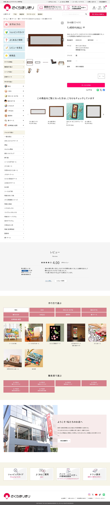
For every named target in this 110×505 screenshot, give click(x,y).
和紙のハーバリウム (10, 217)
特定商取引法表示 (81, 498)
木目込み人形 (8, 225)
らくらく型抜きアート (10, 179)
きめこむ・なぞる (13, 96)
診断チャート (8, 77)
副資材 (40, 14)
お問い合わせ (91, 1)
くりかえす (11, 106)
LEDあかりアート (9, 183)
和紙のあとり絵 (9, 195)
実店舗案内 (103, 1)
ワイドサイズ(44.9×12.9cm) (31, 19)
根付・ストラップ (9, 153)
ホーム (5, 19)
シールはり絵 (8, 191)
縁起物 (22, 14)
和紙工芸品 (8, 204)
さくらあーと (8, 166)
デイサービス (31, 14)
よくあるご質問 (64, 1)
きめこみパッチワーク (11, 141)
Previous (28, 39)
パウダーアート (9, 174)
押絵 (5, 145)
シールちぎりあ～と (10, 162)
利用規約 (90, 498)
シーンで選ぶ (8, 72)
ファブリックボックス (10, 212)
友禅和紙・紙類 (12, 125)
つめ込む (10, 111)
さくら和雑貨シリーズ (11, 200)
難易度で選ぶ (8, 67)
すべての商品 (8, 62)
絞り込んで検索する (99, 14)
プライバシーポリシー (100, 498)
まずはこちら (52, 1)
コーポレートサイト (78, 1)
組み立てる (11, 101)
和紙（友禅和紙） (9, 229)
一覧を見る (7, 137)
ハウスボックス (8, 208)
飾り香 (6, 158)
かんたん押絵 (8, 149)
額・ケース (13, 19)
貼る (9, 86)
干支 (15, 14)
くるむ (10, 91)
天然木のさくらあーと (11, 170)
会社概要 (63, 498)
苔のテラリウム (9, 221)
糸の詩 (6, 187)
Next (62, 39)
